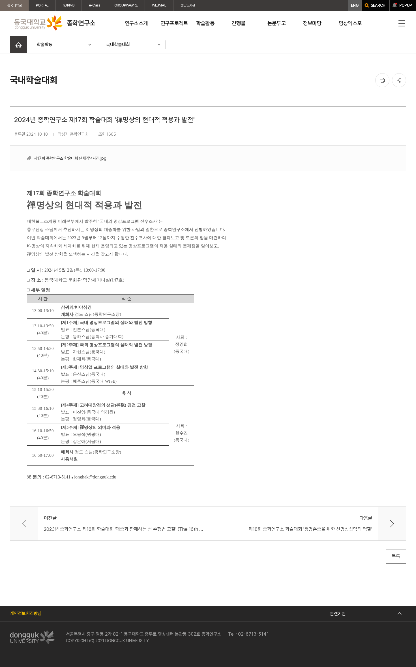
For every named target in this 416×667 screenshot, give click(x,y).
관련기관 (338, 613)
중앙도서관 (188, 5)
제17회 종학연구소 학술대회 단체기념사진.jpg (70, 158)
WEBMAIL (159, 5)
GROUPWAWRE (126, 5)
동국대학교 (14, 5)
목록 (396, 556)
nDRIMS (68, 5)
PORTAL (42, 5)
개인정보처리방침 (26, 613)
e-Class (94, 5)
